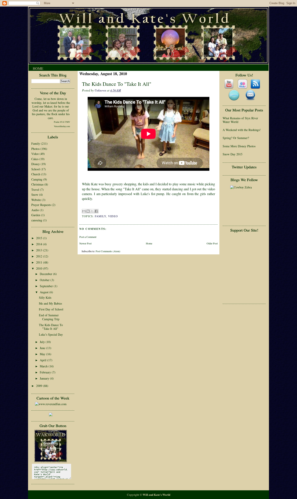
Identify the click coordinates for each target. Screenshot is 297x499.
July (43, 342)
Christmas (37, 184)
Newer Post (85, 243)
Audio (35, 210)
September (47, 286)
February (46, 372)
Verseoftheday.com (62, 126)
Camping (36, 179)
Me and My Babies (50, 303)
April (43, 360)
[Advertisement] (242, 247)
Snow (34, 194)
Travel (35, 189)
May (43, 354)
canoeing (36, 220)
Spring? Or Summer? (236, 138)
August (44, 292)
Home (38, 68)
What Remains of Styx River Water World (240, 120)
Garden (35, 215)
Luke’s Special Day (51, 334)
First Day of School (51, 309)
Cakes (34, 159)
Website (36, 200)
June (43, 348)
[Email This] (84, 211)
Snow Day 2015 (232, 154)
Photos (35, 149)
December (46, 274)
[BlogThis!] (88, 211)
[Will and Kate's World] (50, 461)
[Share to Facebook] (96, 211)
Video (35, 154)
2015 (39, 238)
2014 (39, 244)
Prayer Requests (41, 205)
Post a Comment (87, 237)
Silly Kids (45, 297)
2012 (39, 256)
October (45, 280)
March (44, 366)
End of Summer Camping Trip (49, 317)
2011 (39, 262)
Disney (35, 164)
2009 (39, 386)
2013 (39, 250)
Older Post (212, 243)
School (35, 169)
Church (35, 174)
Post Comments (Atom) (108, 251)
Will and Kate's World (156, 494)
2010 (39, 268)
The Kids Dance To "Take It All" (51, 327)
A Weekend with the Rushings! (242, 130)
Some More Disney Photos (239, 146)
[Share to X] (92, 211)
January (45, 378)
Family (35, 143)
